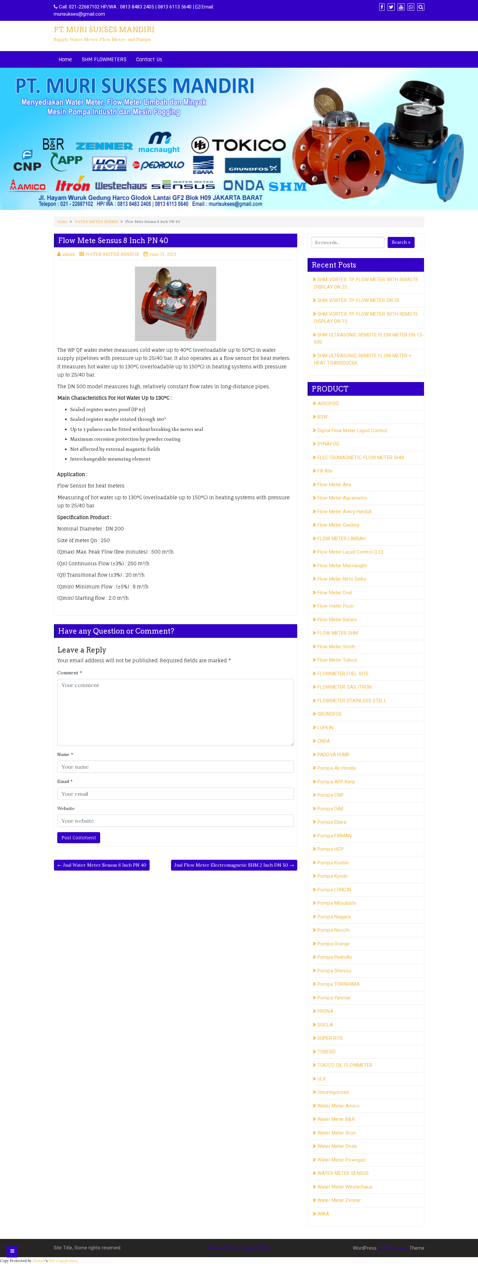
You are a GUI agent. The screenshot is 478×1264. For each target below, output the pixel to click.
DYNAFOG (328, 444)
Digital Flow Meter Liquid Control (352, 430)
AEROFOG (328, 403)
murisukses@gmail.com (79, 14)
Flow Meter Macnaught (342, 566)
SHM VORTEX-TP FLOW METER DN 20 (358, 300)
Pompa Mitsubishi (336, 903)
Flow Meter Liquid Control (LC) (350, 552)
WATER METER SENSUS (96, 221)
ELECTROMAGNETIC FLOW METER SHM (360, 457)
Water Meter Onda (337, 1146)
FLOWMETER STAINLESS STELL (352, 701)
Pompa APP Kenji (336, 782)
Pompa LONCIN (334, 890)
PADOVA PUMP (333, 755)
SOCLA (325, 1025)
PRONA (325, 1011)
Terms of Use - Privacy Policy (239, 1248)
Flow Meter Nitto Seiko (341, 579)
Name (65, 754)
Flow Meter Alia (334, 485)
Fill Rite (325, 471)
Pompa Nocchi (333, 930)
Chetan (39, 1260)
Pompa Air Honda (336, 768)
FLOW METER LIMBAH (341, 539)
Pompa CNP (330, 795)
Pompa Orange (333, 944)
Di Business (395, 1248)
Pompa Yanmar (334, 998)
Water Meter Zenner (339, 1200)
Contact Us (149, 59)
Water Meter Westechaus (344, 1187)
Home (65, 59)
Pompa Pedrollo (334, 957)
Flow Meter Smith (336, 647)
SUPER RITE (330, 1038)
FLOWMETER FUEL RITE (343, 674)
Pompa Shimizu (334, 971)
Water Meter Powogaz (341, 1160)
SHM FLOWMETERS (104, 59)
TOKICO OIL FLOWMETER (344, 1065)
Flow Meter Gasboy (338, 525)
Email (65, 781)
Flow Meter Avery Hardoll (344, 512)
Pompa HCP (330, 849)
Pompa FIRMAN (334, 836)
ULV (321, 1079)
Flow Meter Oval (334, 593)
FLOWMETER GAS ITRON (344, 687)
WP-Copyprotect (62, 1260)
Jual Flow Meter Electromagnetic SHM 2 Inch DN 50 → (234, 865)
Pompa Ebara (331, 822)
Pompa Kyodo (332, 876)
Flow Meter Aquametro (342, 498)
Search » (401, 242)
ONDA (323, 741)
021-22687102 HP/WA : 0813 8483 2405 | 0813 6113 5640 (130, 7)
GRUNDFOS (329, 714)
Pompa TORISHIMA (338, 984)
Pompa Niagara (334, 917)
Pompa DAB (330, 809)
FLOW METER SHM (337, 633)
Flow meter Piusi (335, 606)
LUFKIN (325, 728)
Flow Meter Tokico (337, 660)
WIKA (323, 1214)
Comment (69, 673)
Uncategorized (333, 1092)
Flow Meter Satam (337, 620)
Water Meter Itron (336, 1133)
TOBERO (326, 1052)
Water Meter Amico (338, 1106)
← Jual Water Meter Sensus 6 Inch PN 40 (101, 865)
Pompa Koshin (333, 863)
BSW (322, 417)
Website (66, 808)
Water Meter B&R (336, 1119)
